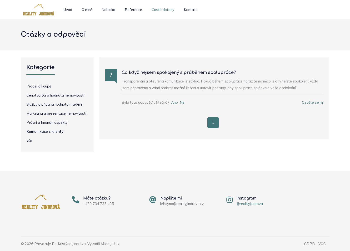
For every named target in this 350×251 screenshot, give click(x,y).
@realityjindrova (249, 203)
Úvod (68, 9)
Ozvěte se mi (313, 102)
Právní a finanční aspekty (47, 122)
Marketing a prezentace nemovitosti (56, 113)
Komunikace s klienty (44, 131)
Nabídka (108, 9)
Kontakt (190, 9)
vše (29, 140)
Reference (133, 9)
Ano (174, 102)
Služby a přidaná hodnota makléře (54, 104)
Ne (182, 102)
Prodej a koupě (38, 86)
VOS (322, 243)
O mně (87, 9)
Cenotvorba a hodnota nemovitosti (55, 95)
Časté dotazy (163, 9)
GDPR (309, 243)
